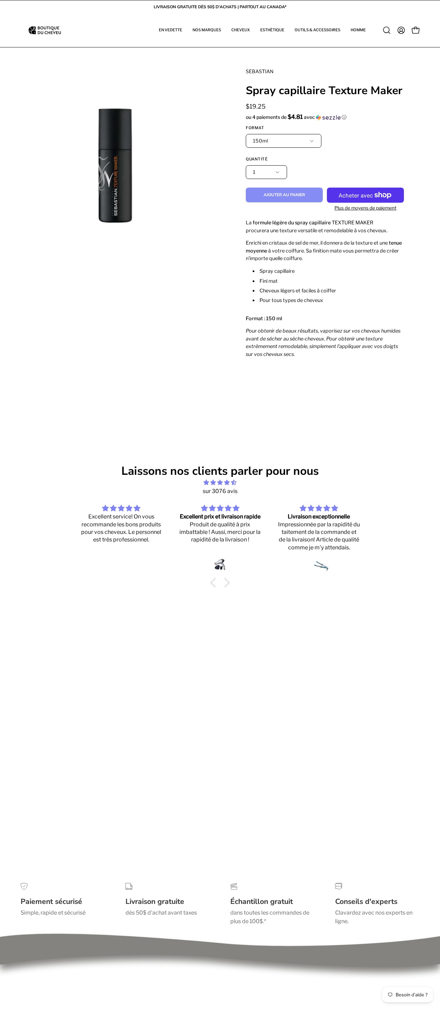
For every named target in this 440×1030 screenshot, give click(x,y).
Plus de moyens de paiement (365, 208)
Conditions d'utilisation (50, 986)
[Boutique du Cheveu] (45, 30)
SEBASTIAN (260, 71)
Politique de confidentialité (55, 975)
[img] (220, 482)
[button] (170, 30)
